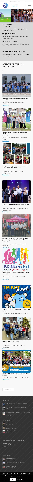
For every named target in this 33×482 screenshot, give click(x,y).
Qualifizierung (10, 34)
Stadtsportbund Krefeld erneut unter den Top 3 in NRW (15, 204)
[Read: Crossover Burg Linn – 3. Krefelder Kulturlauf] (3, 427)
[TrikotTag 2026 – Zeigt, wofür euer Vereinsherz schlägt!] (16, 361)
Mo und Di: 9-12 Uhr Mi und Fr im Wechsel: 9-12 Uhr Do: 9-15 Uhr (9, 445)
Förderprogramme (11, 41)
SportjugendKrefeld (9, 25)
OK (12, 479)
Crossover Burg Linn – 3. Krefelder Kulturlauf (15, 426)
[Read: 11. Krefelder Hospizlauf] (3, 423)
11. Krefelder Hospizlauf (11, 422)
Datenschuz (20, 479)
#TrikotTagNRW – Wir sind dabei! (10, 341)
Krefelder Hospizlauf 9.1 (11, 430)
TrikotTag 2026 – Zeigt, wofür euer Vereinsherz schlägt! (15, 373)
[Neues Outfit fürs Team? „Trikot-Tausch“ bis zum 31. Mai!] (16, 296)
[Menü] (28, 5)
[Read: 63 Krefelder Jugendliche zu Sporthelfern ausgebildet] (3, 404)
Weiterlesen (5, 105)
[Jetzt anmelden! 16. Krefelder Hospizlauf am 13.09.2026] (16, 259)
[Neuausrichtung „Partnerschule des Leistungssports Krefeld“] (16, 119)
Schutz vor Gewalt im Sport (15, 51)
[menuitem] (24, 5)
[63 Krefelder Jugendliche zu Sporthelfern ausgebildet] (16, 85)
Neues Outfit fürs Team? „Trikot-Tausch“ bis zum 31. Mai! (16, 309)
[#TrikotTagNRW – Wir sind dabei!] (16, 328)
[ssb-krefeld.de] (13, 5)
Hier (3, 44)
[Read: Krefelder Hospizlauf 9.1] (3, 431)
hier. (28, 54)
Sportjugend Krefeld (9, 29)
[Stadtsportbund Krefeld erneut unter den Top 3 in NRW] (16, 191)
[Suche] (24, 5)
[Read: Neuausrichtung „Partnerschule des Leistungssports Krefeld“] (3, 408)
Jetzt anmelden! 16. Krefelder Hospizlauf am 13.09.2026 (16, 272)
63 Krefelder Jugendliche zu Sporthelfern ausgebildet (15, 98)
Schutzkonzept (8, 56)
